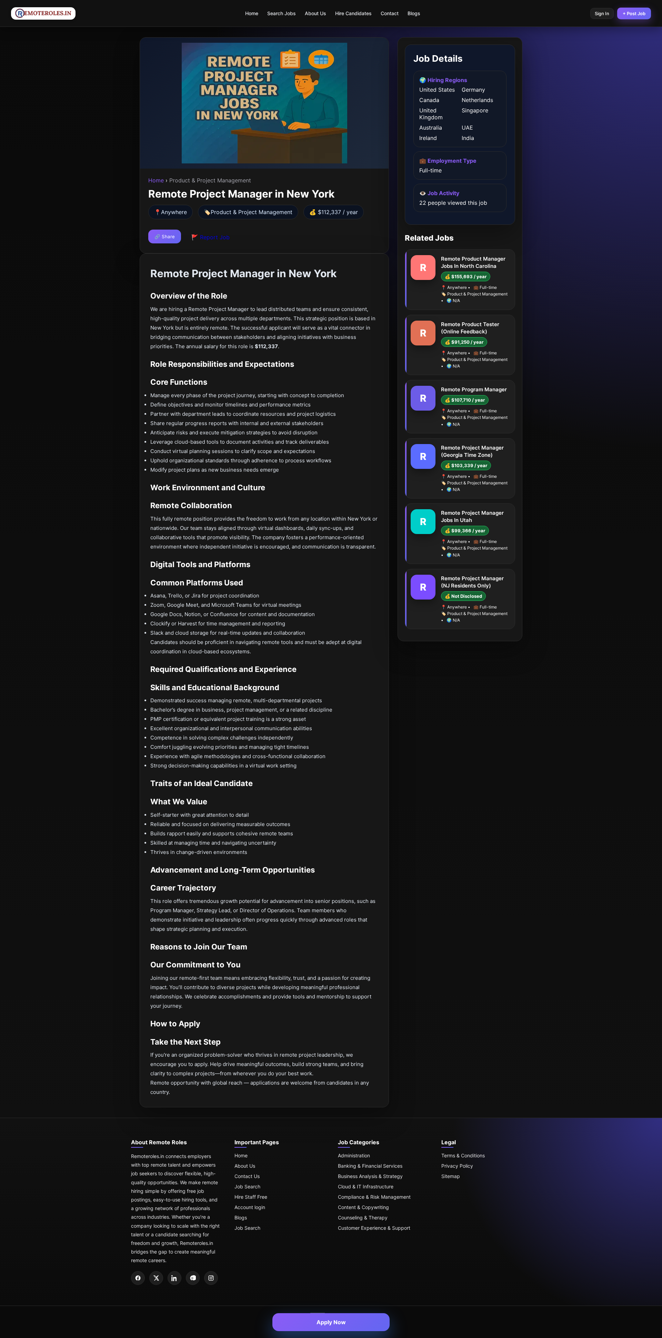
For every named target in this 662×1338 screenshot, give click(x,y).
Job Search (247, 1186)
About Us (315, 13)
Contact (390, 13)
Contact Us (247, 1176)
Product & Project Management (251, 212)
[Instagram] (211, 1278)
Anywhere (174, 212)
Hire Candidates (353, 13)
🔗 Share (164, 236)
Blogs (414, 13)
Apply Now (331, 1322)
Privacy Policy (457, 1166)
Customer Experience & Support (374, 1228)
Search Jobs (281, 13)
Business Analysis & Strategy (370, 1176)
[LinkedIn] (174, 1278)
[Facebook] (138, 1278)
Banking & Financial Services (370, 1166)
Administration (354, 1155)
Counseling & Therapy (363, 1217)
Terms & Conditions (463, 1155)
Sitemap (450, 1176)
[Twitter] (156, 1278)
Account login (249, 1207)
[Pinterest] (193, 1278)
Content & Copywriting (363, 1207)
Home (251, 13)
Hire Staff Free (250, 1197)
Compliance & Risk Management (374, 1197)
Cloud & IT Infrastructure (365, 1186)
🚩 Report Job (210, 237)
